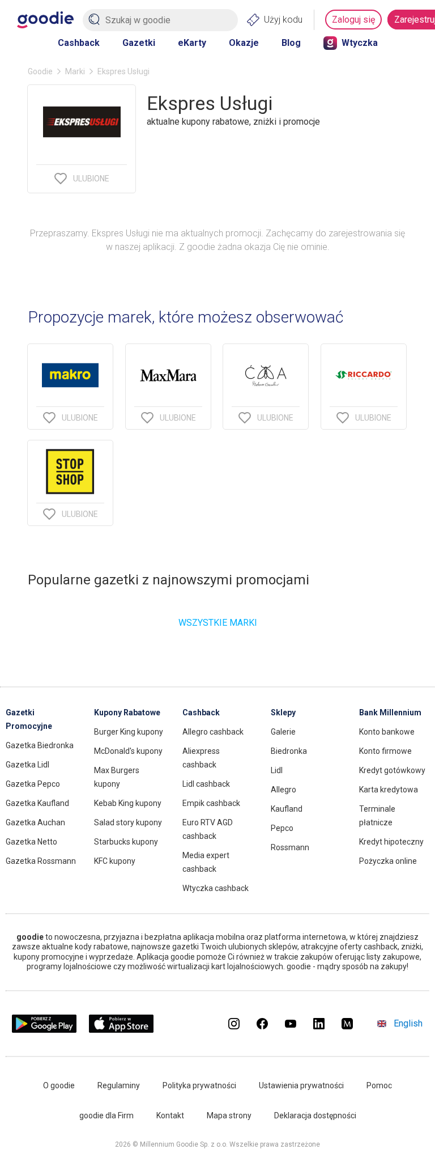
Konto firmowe (385, 751)
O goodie (59, 1085)
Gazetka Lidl (27, 764)
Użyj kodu (283, 19)
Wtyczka (360, 42)
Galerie (283, 731)
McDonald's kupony (128, 751)
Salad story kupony (128, 822)
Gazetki (138, 42)
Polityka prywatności (199, 1085)
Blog (291, 42)
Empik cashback (211, 803)
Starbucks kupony (126, 841)
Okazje (244, 42)
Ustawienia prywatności (301, 1085)
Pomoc (379, 1085)
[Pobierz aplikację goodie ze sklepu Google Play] (44, 1029)
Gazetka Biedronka (40, 745)
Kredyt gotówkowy (392, 770)
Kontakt (170, 1115)
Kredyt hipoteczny (391, 841)
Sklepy (283, 712)
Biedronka (289, 751)
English (408, 1023)
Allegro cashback (213, 731)
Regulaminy (118, 1085)
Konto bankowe (387, 731)
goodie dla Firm (106, 1115)
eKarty (192, 42)
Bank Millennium (390, 712)
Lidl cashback (206, 783)
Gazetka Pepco (33, 783)
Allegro (283, 789)
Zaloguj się (353, 19)
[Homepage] (45, 20)
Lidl (277, 770)
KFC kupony (114, 861)
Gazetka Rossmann (41, 861)
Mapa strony (229, 1115)
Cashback (79, 42)
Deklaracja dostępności (315, 1115)
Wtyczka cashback (215, 888)
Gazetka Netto (31, 841)
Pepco (282, 828)
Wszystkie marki (217, 622)
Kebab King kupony (127, 803)
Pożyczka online (388, 861)
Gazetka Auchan (35, 822)
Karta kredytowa (388, 789)
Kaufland (286, 808)
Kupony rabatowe (127, 712)
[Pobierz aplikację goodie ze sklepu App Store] (121, 1029)
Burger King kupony (128, 731)
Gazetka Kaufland (37, 803)
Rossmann (290, 847)
